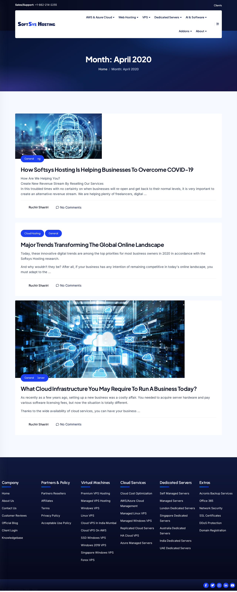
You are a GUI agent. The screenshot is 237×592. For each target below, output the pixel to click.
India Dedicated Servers (175, 540)
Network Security (210, 508)
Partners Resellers (53, 493)
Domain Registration (212, 530)
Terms (45, 508)
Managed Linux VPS (133, 513)
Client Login (10, 530)
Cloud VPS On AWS (93, 530)
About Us (8, 501)
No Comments (70, 207)
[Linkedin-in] (225, 585)
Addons (184, 31)
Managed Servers (171, 501)
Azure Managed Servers (136, 543)
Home (103, 69)
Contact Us (9, 508)
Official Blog (10, 523)
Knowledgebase (12, 537)
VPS (145, 17)
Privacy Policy (50, 515)
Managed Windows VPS (136, 520)
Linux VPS (87, 515)
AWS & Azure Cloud (99, 17)
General (29, 158)
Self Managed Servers (174, 493)
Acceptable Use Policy (56, 523)
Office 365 (206, 501)
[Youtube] (232, 585)
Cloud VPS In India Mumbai (98, 523)
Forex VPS (88, 560)
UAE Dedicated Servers (175, 548)
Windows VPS (90, 508)
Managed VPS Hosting (95, 501)
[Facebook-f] (206, 585)
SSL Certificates (210, 515)
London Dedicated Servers (177, 508)
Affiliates (47, 501)
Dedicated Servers (166, 17)
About (200, 31)
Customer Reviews (14, 515)
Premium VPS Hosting (95, 493)
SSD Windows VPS (93, 537)
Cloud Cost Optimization (136, 493)
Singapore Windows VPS (97, 552)
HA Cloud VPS (129, 535)
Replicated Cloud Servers (137, 528)
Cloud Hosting (32, 233)
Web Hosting (127, 17)
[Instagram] (219, 585)
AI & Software (195, 17)
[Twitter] (212, 585)
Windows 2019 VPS (93, 545)
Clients (218, 5)
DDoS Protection (210, 523)
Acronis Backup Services (216, 493)
